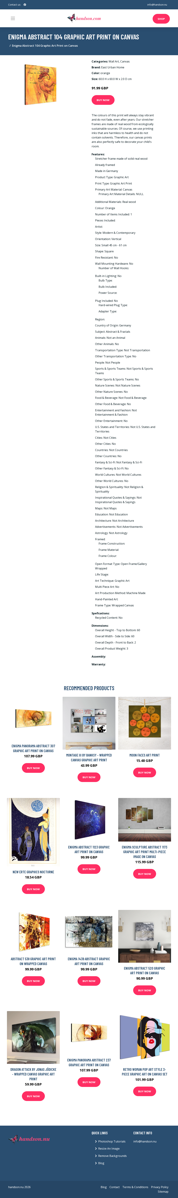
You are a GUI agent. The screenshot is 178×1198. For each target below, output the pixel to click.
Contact (115, 1187)
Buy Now (103, 100)
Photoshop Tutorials (112, 1141)
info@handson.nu (157, 4)
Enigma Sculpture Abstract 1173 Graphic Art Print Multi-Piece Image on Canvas (144, 852)
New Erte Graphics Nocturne (33, 872)
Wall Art (114, 61)
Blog (101, 1163)
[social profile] (24, 4)
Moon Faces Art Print (145, 755)
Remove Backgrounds (112, 1156)
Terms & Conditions (135, 1187)
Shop (161, 18)
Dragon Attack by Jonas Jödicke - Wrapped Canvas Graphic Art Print (33, 1074)
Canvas (125, 61)
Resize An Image (109, 1148)
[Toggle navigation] (13, 18)
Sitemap (163, 1191)
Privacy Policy (159, 1187)
